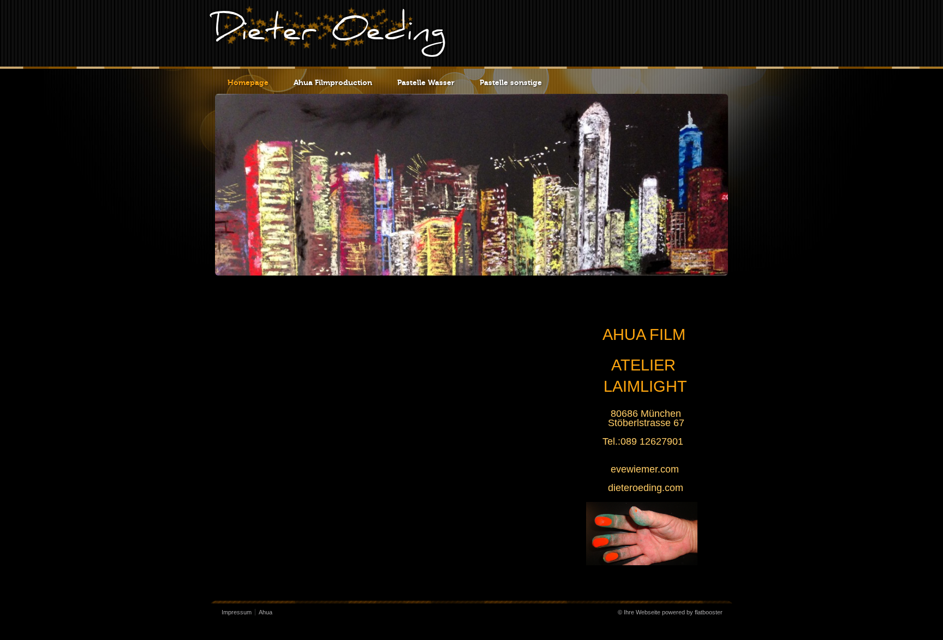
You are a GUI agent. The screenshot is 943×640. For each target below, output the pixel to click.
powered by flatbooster (692, 612)
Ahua (265, 612)
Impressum (237, 612)
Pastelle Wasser (426, 82)
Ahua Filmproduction (333, 82)
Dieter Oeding (329, 33)
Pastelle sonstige (511, 82)
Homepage (248, 82)
